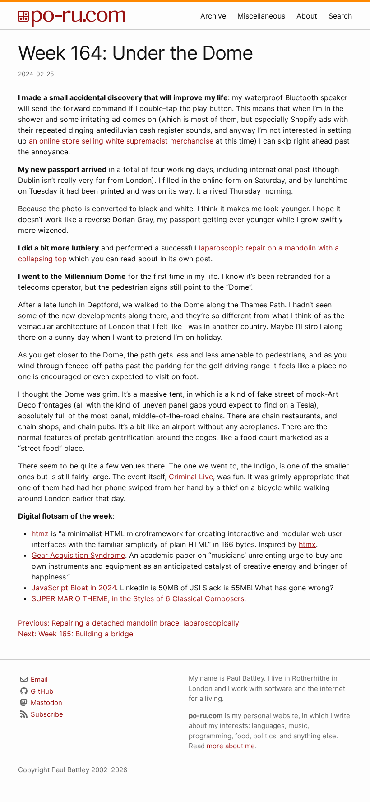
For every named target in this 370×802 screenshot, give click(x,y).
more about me (231, 746)
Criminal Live (191, 476)
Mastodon (45, 702)
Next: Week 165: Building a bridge (75, 633)
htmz (40, 533)
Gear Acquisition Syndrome (78, 555)
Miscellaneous (261, 15)
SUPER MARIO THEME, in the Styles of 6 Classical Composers (138, 598)
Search (340, 15)
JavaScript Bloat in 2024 (74, 587)
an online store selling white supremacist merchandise (121, 140)
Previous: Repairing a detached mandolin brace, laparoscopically (128, 622)
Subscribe (46, 714)
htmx (307, 544)
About (306, 15)
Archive (213, 15)
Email (38, 679)
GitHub (41, 691)
